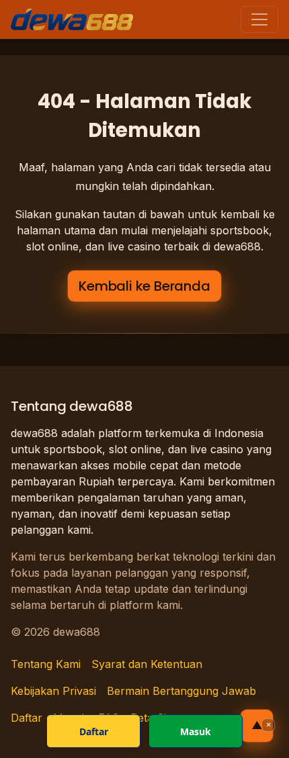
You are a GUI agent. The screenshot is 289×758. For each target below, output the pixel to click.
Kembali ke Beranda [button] (144, 286)
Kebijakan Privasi (53, 691)
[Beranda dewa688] (72, 19)
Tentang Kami (46, 664)
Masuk (195, 731)
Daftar (93, 731)
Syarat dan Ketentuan (146, 664)
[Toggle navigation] (259, 19)
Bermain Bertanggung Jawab (181, 691)
